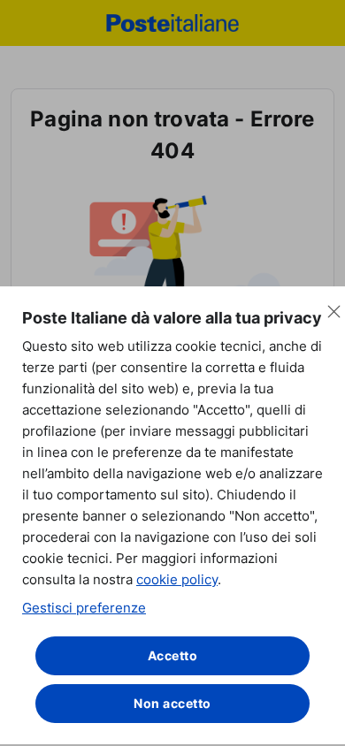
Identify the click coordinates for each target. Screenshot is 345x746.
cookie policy (177, 579)
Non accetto (172, 703)
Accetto (173, 655)
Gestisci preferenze (84, 607)
